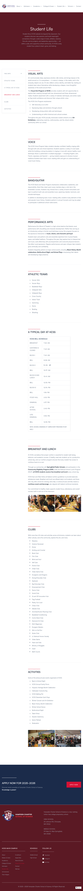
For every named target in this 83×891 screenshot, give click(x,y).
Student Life (5, 869)
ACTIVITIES (7, 109)
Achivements (5, 872)
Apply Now (74, 785)
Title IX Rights (5, 874)
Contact (78, 6)
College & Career (6, 863)
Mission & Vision (6, 858)
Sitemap (17, 869)
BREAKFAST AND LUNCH (12, 95)
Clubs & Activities (19, 863)
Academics (5, 860)
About (3, 855)
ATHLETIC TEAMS (9, 80)
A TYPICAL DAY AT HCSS (11, 87)
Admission (4, 866)
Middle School (34, 855)
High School (33, 858)
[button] (19, 6)
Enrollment (18, 855)
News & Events (19, 860)
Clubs (6, 102)
